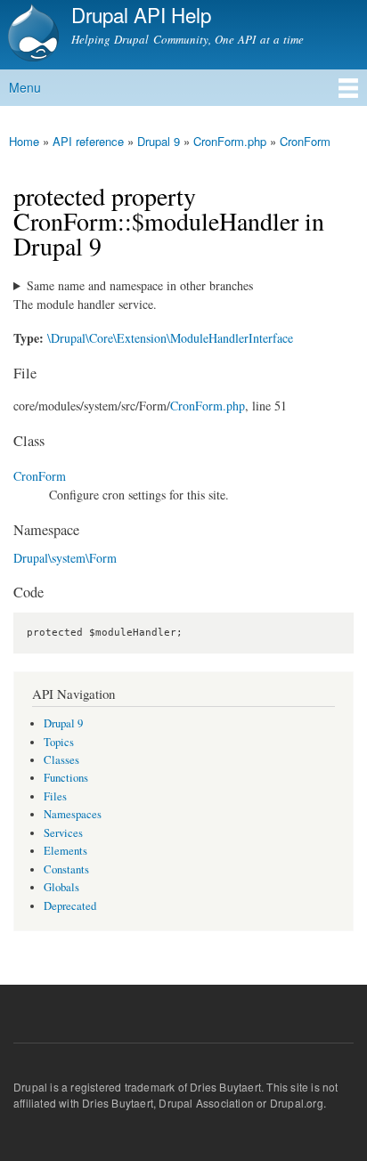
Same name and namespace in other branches (140, 285)
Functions (66, 777)
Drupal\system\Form (65, 557)
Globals (61, 887)
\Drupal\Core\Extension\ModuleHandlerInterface (170, 337)
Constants (66, 869)
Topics (59, 742)
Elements (65, 850)
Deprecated (70, 905)
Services (63, 832)
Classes (61, 759)
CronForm (305, 141)
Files (55, 796)
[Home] (31, 34)
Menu (25, 87)
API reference (88, 141)
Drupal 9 (158, 141)
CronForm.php (229, 141)
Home (24, 141)
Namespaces (73, 814)
